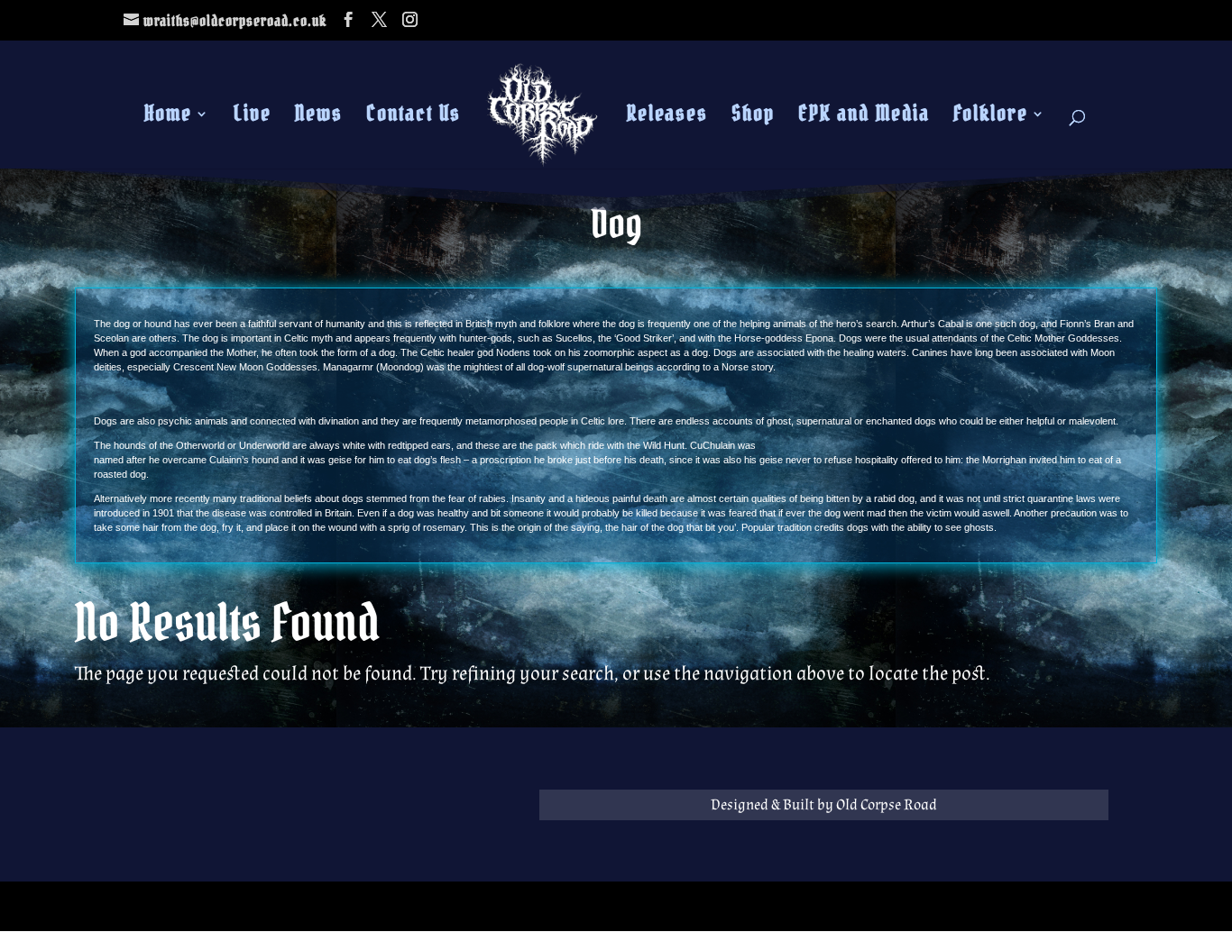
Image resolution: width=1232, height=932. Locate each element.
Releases (667, 117)
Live (252, 117)
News (319, 117)
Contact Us (413, 117)
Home (168, 117)
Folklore (990, 117)
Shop (753, 117)
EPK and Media (864, 117)
